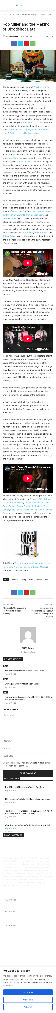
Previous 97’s (36, 499)
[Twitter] (20, 43)
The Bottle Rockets (33, 506)
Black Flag (18, 158)
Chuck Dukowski (25, 161)
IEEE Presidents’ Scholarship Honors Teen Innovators (27, 799)
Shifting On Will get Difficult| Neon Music (22, 684)
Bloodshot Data (30, 122)
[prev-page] (3, 705)
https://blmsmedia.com (28, 652)
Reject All (28, 1007)
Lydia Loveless (30, 509)
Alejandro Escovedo (33, 502)
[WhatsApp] (32, 43)
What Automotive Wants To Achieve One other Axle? (27, 825)
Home (5, 14)
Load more (7, 831)
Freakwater (28, 232)
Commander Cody (34, 215)
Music (12, 14)
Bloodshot (14, 580)
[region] (28, 989)
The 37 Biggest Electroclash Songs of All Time (24, 671)
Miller (31, 580)
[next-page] (5, 705)
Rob (46, 580)
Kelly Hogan (16, 509)
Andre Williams (16, 502)
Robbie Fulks (9, 236)
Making (23, 580)
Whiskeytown (40, 87)
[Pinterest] (26, 43)
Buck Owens (38, 211)
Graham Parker (16, 506)
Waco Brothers (41, 232)
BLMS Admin (13, 36)
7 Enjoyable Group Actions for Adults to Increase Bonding (14, 611)
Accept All (28, 992)
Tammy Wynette (17, 215)
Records (39, 580)
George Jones (9, 218)
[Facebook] (14, 43)
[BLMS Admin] (4, 36)
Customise (28, 1000)
